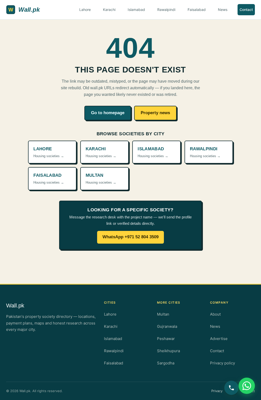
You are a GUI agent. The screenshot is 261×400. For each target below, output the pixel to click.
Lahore (85, 9)
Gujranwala (167, 326)
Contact (246, 9)
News (222, 9)
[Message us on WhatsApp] (247, 386)
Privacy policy (222, 363)
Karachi (109, 9)
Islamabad (136, 9)
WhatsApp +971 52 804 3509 (130, 236)
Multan (163, 314)
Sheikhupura (168, 350)
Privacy (217, 391)
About (215, 314)
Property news (155, 112)
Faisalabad (197, 9)
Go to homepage (107, 112)
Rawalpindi (166, 9)
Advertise (219, 338)
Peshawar (166, 338)
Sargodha (165, 363)
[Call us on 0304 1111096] (231, 388)
